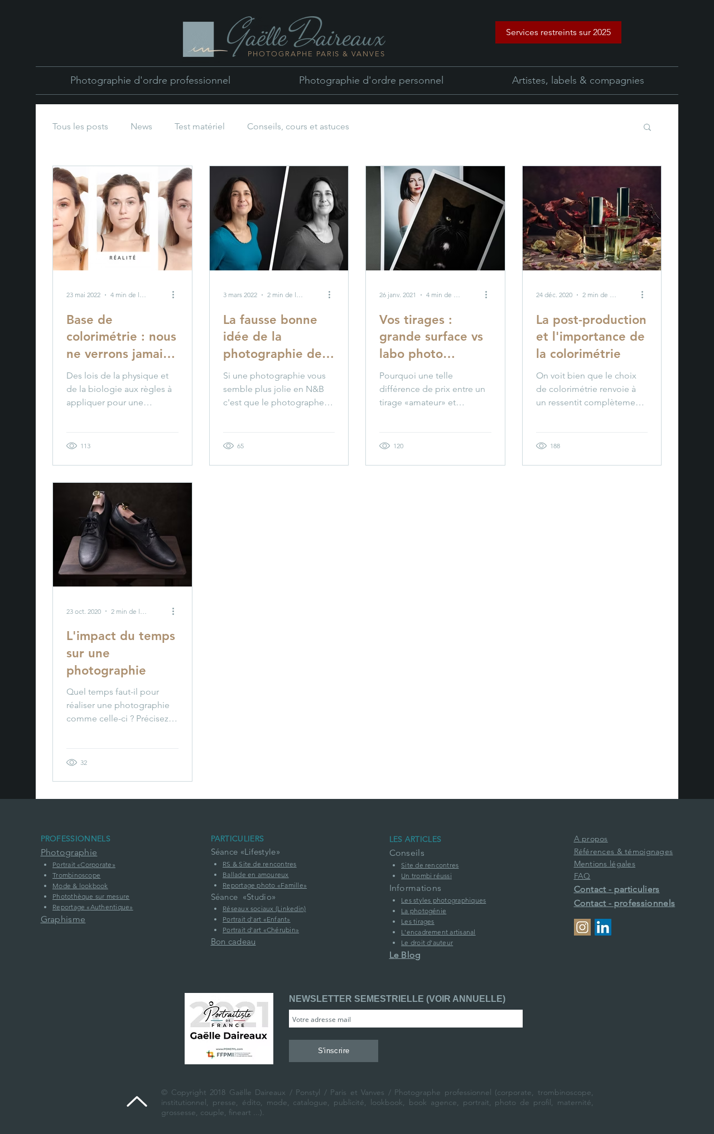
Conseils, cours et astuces (298, 126)
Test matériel (200, 126)
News (141, 126)
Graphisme (63, 919)
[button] (558, 32)
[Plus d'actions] (177, 295)
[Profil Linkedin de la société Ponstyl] (603, 927)
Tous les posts (80, 126)
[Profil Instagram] (582, 927)
